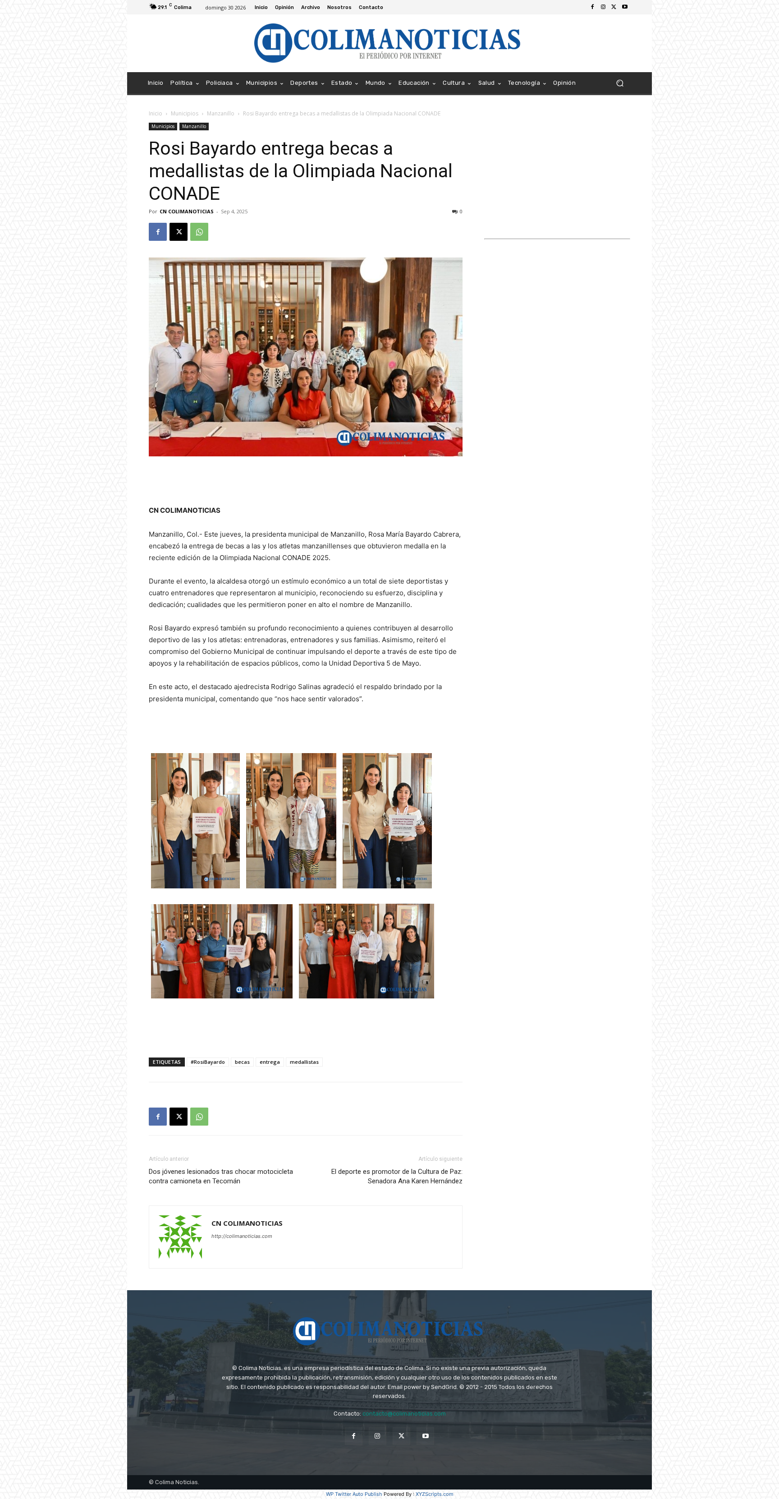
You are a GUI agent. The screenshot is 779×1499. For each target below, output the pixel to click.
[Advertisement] (305, 481)
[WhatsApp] (199, 232)
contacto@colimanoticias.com (404, 1413)
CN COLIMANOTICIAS (187, 211)
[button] (619, 83)
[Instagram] (603, 7)
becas (242, 1061)
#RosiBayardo (208, 1061)
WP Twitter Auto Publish (354, 1494)
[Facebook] (592, 7)
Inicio (155, 113)
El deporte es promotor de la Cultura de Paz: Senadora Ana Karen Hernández (397, 1176)
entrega (270, 1061)
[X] (614, 7)
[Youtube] (624, 7)
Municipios (184, 113)
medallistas (304, 1061)
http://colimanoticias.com (241, 1236)
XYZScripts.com (435, 1494)
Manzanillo (220, 113)
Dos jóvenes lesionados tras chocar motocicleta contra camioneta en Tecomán (221, 1176)
